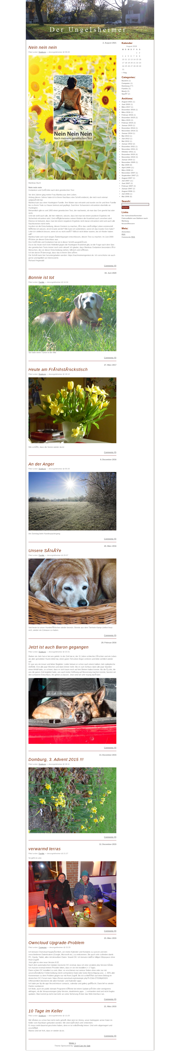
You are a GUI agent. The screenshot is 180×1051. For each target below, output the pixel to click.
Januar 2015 (127, 125)
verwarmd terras (44, 849)
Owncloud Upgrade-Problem (56, 942)
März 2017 (126, 107)
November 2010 (128, 157)
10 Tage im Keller (45, 1011)
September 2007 (129, 175)
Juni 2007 (126, 183)
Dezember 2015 (128, 117)
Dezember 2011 (128, 146)
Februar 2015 (127, 123)
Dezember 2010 (128, 154)
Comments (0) (110, 266)
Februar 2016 (127, 115)
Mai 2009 (125, 165)
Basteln (125, 81)
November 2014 (128, 131)
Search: (126, 201)
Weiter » (72, 1043)
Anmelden (126, 232)
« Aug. (124, 73)
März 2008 (126, 170)
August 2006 (127, 191)
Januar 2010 (127, 160)
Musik (124, 91)
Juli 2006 (126, 194)
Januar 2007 (127, 189)
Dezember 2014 (128, 128)
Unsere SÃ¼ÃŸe (44, 550)
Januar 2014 (127, 133)
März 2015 (126, 120)
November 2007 (128, 173)
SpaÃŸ (124, 94)
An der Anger (41, 464)
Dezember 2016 (128, 110)
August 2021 (127, 102)
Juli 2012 (126, 139)
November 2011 (128, 149)
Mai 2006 (125, 196)
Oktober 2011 (127, 152)
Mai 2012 (125, 141)
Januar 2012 (127, 144)
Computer (126, 83)
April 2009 (126, 167)
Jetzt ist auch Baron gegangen (58, 647)
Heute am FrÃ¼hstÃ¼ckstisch (58, 369)
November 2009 (128, 162)
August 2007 (127, 178)
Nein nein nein (42, 47)
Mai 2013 (125, 136)
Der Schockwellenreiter (132, 216)
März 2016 (126, 112)
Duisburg (125, 86)
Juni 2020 (126, 104)
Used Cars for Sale (82, 1046)
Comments (128, 237)
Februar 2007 (127, 186)
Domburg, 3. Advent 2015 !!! (55, 759)
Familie (125, 89)
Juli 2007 (126, 181)
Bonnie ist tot (41, 277)
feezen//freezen (128, 223)
